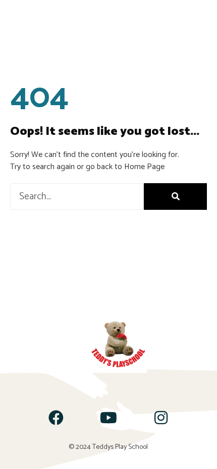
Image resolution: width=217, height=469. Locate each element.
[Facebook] (56, 417)
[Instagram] (161, 417)
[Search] (175, 196)
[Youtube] (108, 417)
